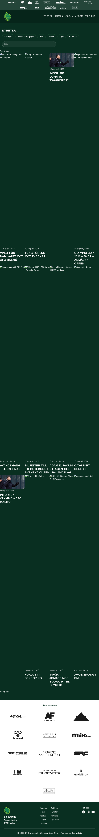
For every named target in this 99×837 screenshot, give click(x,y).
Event (51, 37)
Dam (41, 37)
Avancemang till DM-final (10, 467)
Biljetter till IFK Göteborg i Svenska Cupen (37, 469)
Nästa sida (4, 51)
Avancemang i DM (85, 676)
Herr (62, 37)
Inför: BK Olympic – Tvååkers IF (59, 77)
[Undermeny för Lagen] (72, 16)
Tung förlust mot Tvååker (36, 254)
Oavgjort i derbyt (82, 467)
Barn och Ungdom (26, 37)
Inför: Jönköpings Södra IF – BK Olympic (60, 680)
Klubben (73, 37)
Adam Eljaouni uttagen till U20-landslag (61, 469)
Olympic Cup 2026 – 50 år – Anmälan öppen (84, 258)
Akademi (8, 37)
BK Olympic (10, 817)
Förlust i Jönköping (33, 676)
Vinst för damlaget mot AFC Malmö (11, 256)
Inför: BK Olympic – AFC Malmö (10, 498)
